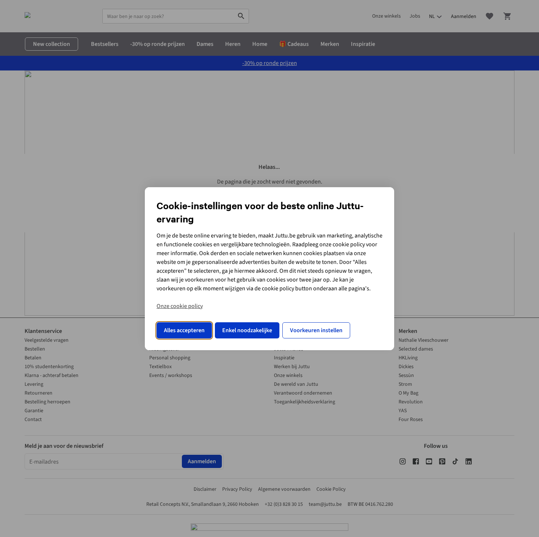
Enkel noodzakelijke (247, 330)
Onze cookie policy (180, 306)
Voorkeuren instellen (316, 330)
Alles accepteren (184, 330)
